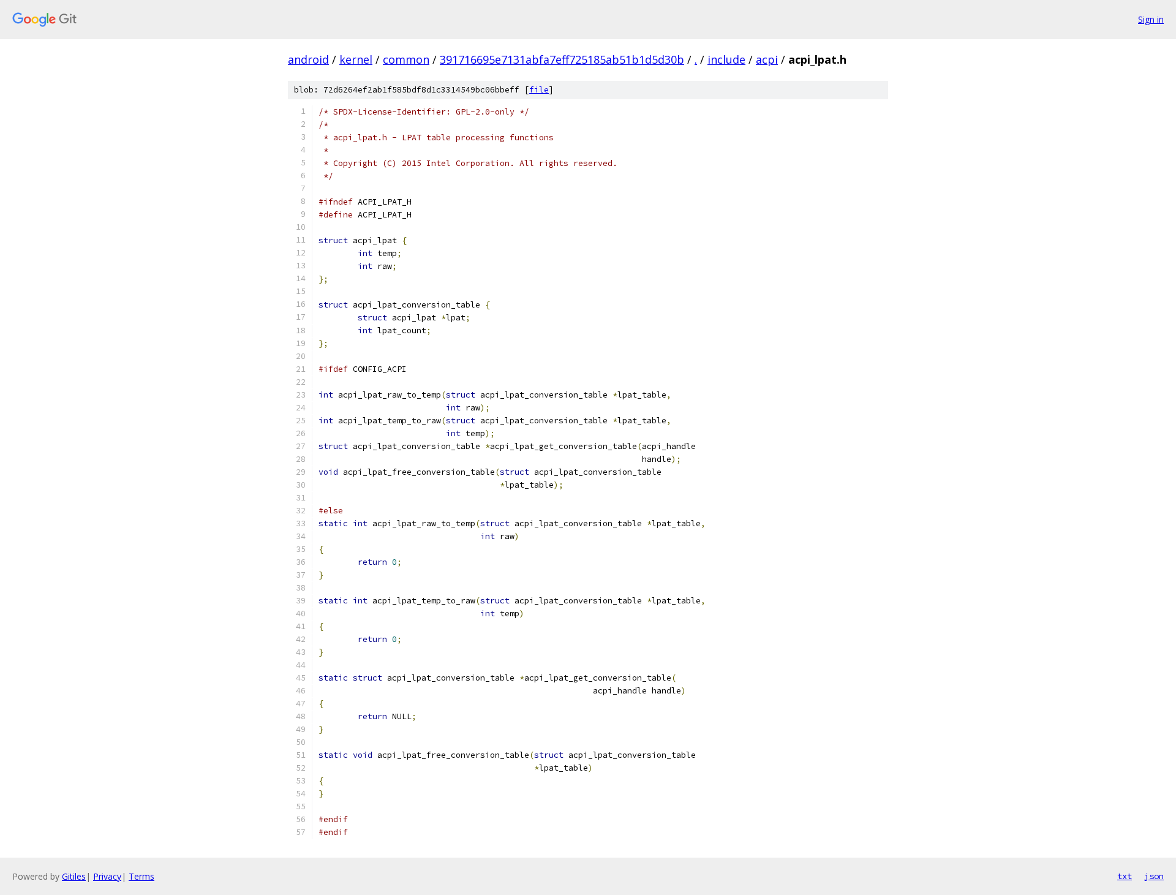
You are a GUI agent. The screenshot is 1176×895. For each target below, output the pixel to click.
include (726, 59)
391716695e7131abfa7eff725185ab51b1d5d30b (562, 59)
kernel (355, 59)
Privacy (107, 876)
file (539, 90)
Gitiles (74, 876)
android (308, 59)
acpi (767, 59)
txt (1124, 876)
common (406, 59)
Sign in (1151, 19)
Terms (141, 876)
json (1154, 876)
